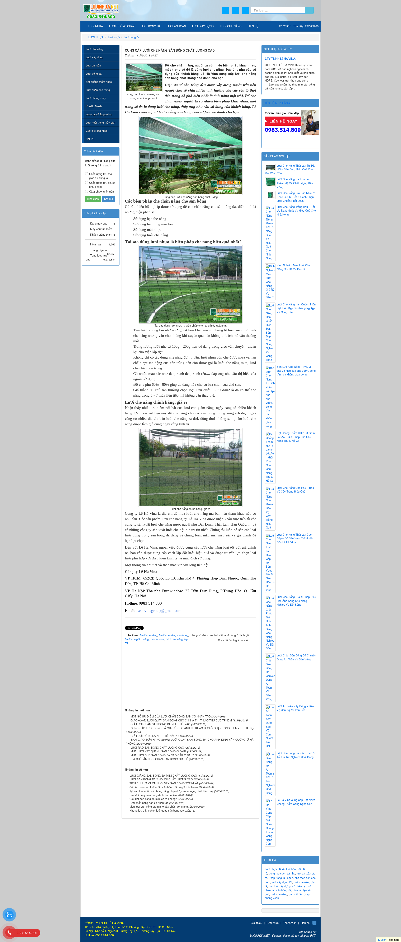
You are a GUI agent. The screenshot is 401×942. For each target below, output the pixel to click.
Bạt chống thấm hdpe (99, 82)
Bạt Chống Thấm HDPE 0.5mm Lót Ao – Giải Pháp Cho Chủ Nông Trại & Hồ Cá (296, 437)
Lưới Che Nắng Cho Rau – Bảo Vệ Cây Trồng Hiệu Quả (295, 490)
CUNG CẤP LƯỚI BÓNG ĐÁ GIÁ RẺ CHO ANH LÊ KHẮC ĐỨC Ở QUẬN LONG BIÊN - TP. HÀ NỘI (192, 728)
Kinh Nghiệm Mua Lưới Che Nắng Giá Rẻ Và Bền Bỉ (293, 267)
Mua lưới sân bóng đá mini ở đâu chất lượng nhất (159, 806)
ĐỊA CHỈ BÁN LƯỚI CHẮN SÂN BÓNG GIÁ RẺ (159, 759)
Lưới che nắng (94, 49)
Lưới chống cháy (96, 98)
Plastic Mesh (94, 106)
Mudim (382, 940)
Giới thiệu (256, 923)
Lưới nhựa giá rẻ (274, 869)
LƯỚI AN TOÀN (176, 26)
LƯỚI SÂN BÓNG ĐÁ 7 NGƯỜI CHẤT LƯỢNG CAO (161, 779)
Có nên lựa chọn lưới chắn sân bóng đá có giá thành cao (163, 787)
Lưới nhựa (272, 923)
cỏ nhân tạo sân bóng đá (288, 888)
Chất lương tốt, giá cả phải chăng (102, 185)
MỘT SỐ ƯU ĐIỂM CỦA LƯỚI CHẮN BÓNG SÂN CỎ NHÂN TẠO (171, 716)
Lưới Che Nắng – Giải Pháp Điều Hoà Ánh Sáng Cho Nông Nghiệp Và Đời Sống (296, 600)
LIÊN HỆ (253, 26)
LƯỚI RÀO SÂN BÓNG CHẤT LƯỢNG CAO (157, 747)
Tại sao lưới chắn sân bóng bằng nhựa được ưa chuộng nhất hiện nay (171, 791)
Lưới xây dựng (94, 57)
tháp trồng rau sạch (281, 878)
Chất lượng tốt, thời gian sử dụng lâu (100, 176)
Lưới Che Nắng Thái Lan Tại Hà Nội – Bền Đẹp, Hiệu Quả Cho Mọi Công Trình (290, 169)
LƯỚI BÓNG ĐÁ (150, 26)
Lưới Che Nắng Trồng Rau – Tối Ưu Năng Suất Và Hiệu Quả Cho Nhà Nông (296, 210)
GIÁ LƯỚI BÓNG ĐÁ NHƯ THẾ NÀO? (154, 736)
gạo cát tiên (296, 894)
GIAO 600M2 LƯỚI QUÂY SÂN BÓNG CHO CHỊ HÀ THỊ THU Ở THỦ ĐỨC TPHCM (181, 720)
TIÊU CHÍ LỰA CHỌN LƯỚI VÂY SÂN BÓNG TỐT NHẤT (163, 783)
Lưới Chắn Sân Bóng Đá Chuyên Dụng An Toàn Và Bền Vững (296, 657)
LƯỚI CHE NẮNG (230, 26)
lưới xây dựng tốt (282, 882)
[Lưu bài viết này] (253, 55)
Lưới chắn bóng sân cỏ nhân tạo (148, 803)
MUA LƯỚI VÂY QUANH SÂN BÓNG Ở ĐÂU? (158, 751)
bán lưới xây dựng (280, 886)
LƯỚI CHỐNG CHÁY (122, 26)
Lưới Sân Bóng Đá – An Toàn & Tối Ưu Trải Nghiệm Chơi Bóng (296, 755)
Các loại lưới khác (97, 131)
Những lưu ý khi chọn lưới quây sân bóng (154, 810)
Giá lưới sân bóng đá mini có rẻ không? (153, 799)
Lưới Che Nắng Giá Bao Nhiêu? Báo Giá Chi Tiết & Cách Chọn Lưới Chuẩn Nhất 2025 (296, 197)
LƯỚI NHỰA (95, 26)
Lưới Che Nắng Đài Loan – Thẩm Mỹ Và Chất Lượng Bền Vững (295, 183)
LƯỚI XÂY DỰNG (203, 26)
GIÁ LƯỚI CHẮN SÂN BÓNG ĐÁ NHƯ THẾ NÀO (160, 724)
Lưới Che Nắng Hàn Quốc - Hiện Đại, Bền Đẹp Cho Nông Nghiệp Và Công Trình (296, 308)
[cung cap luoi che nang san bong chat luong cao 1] (144, 77)
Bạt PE (90, 139)
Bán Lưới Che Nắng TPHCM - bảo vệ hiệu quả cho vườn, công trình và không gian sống (296, 370)
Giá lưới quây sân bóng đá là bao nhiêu (153, 795)
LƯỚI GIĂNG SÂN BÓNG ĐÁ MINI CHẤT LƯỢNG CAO (163, 775)
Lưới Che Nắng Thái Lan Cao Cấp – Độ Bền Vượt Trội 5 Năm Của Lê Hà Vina (295, 538)
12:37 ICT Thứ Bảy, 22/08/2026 (299, 26)
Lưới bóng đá (94, 73)
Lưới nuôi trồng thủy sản (100, 122)
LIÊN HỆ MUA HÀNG (277, 103)
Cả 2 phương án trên (101, 191)
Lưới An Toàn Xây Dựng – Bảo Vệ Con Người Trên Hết (295, 708)
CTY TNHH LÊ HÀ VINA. (280, 58)
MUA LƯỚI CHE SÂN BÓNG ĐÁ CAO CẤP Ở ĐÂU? (162, 755)
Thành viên (289, 923)
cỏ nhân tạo (299, 886)
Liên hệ (305, 923)
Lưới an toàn (93, 65)
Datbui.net (310, 932)
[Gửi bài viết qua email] (240, 55)
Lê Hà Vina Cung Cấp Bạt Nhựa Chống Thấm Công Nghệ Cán (296, 802)
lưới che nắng (279, 894)
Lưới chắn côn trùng (98, 90)
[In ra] (247, 55)
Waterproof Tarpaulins (99, 114)
